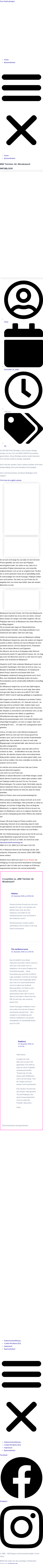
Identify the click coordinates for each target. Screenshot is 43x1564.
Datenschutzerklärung (12, 1341)
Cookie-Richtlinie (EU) (12, 1343)
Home (6, 60)
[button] (21, 109)
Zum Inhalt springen (7, 1)
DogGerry (22, 1041)
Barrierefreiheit (9, 62)
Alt (5, 446)
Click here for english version (11, 480)
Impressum (8, 1346)
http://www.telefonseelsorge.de (11, 842)
